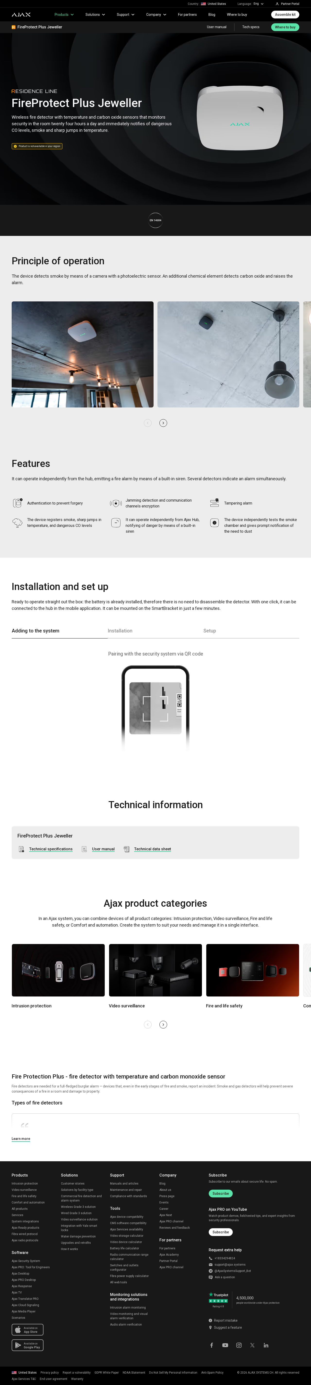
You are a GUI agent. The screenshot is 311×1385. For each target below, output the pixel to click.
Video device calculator (126, 1242)
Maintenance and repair (126, 1190)
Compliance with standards (128, 1196)
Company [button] (153, 15)
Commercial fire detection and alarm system (81, 1198)
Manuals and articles (124, 1183)
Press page (166, 1196)
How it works (69, 1249)
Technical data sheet (152, 849)
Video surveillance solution (79, 1219)
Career (163, 1209)
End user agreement (53, 1379)
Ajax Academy (169, 1254)
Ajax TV (17, 1292)
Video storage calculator (126, 1235)
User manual (216, 27)
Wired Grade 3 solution (76, 1213)
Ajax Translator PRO (25, 1299)
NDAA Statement (134, 1372)
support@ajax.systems (230, 1264)
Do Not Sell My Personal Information (173, 1372)
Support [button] (123, 15)
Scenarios (18, 1317)
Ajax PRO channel (171, 1221)
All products (20, 1209)
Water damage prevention (78, 1236)
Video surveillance (24, 1190)
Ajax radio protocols (25, 1240)
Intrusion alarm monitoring (128, 1307)
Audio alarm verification (126, 1324)
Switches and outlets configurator (124, 1267)
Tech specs (250, 27)
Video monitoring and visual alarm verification (129, 1316)
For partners (187, 15)
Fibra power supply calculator (129, 1276)
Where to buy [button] (285, 27)
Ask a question (225, 1277)
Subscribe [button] (221, 1232)
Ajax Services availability (126, 1229)
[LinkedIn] (266, 1344)
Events (164, 1202)
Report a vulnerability (77, 1372)
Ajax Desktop (20, 1273)
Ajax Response (22, 1286)
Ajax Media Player (23, 1311)
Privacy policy (50, 1372)
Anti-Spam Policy (212, 1372)
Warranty (77, 1379)
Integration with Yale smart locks (79, 1228)
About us (165, 1190)
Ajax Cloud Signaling (25, 1305)
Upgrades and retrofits (76, 1242)
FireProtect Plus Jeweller (39, 27)
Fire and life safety (24, 1196)
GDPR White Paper (107, 1372)
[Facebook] (212, 1344)
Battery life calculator (124, 1248)
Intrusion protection (25, 1183)
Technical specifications (51, 849)
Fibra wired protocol (25, 1234)
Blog (211, 15)
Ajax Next (165, 1215)
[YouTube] (225, 1344)
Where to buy (237, 15)
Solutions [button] (93, 15)
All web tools (118, 1282)
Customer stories (73, 1183)
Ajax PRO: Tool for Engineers (31, 1267)
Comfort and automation (28, 1202)
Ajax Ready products (25, 1227)
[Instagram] (239, 1344)
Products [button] (62, 15)
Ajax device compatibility (126, 1217)
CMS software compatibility (128, 1223)
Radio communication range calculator (129, 1257)
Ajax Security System (26, 1261)
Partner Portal (168, 1261)
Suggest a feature (228, 1327)
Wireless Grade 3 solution (78, 1207)
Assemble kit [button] (285, 15)
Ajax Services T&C (24, 1379)
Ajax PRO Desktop (24, 1280)
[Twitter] (252, 1344)
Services (17, 1215)
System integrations (25, 1221)
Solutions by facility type (77, 1190)
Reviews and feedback (174, 1227)
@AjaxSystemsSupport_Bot (233, 1271)
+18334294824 (225, 1258)
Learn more (21, 1139)
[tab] (60, 633)
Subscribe (221, 1193)
